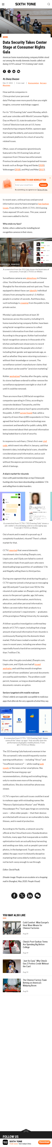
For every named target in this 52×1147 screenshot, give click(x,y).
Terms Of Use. (42, 190)
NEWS (5, 37)
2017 (41, 169)
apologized (15, 376)
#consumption (33, 83)
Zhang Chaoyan (12, 78)
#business (6, 85)
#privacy (43, 83)
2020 (41, 165)
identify (33, 290)
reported (13, 550)
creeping (24, 303)
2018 (17, 169)
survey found (26, 413)
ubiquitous (31, 278)
